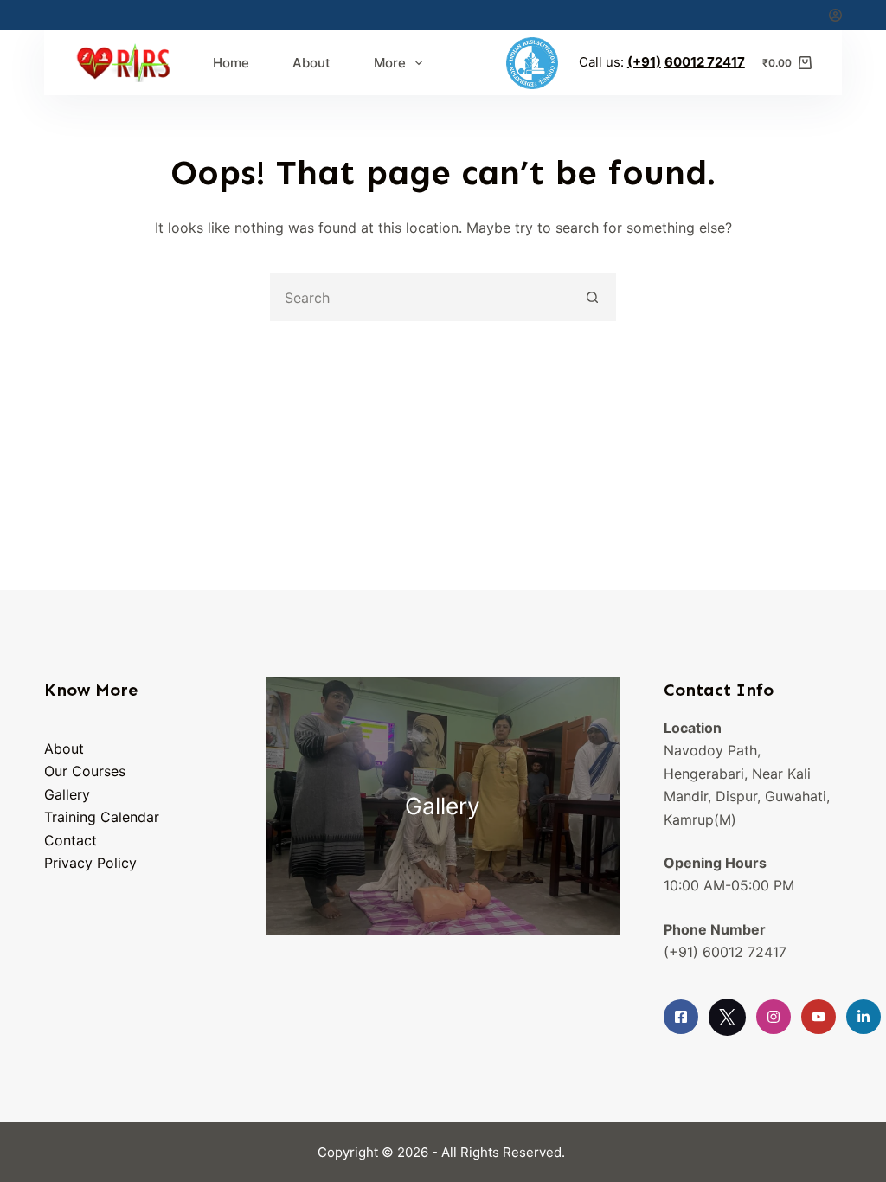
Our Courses (84, 771)
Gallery (67, 794)
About (311, 63)
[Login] (835, 15)
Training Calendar (101, 816)
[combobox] (421, 297)
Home (231, 63)
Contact (70, 840)
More (390, 63)
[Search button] (592, 297)
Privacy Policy (90, 862)
